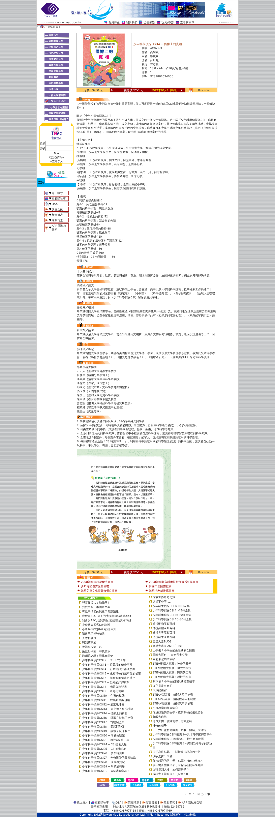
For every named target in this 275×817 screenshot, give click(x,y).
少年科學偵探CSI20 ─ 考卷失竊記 (103, 735)
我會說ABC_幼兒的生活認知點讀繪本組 (106, 620)
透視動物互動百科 (164, 623)
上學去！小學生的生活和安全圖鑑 (174, 650)
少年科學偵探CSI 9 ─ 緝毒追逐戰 (103, 691)
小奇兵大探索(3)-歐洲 (96, 624)
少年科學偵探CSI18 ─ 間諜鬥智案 (103, 726)
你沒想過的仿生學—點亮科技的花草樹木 (178, 760)
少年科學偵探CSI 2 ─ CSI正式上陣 (104, 660)
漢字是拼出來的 (162, 756)
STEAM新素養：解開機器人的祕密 (174, 699)
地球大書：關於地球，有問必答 (172, 721)
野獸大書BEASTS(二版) (167, 645)
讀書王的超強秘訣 (93, 633)
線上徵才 (57, 193)
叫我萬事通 (89, 642)
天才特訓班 (89, 638)
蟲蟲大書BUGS (162, 641)
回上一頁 (194, 793)
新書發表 (57, 214)
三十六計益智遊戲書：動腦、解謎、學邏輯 (179, 730)
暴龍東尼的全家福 (164, 659)
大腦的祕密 (160, 690)
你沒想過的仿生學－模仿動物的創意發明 (178, 712)
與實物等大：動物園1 (95, 602)
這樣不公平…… (162, 601)
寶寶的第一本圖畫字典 (96, 607)
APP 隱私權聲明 (192, 802)
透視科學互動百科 (164, 637)
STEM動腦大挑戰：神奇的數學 (172, 663)
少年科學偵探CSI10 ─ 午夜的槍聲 (103, 695)
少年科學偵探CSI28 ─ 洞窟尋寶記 (103, 762)
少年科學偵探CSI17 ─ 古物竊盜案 (103, 722)
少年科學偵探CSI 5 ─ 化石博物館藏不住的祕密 (111, 673)
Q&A (55, 204)
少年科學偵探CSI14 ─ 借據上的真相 (104, 713)
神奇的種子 (160, 725)
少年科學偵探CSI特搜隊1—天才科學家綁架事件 (182, 734)
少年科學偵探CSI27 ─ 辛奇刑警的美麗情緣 (109, 757)
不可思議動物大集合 (165, 707)
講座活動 (57, 209)
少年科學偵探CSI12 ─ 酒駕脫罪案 (103, 704)
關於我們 (131, 22)
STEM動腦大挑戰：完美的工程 (172, 672)
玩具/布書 (167, 22)
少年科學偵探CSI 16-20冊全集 (172, 614)
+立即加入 (56, 161)
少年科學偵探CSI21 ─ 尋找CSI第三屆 (105, 740)
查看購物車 (187, 22)
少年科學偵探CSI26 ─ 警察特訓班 (103, 753)
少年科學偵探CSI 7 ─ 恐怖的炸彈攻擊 (105, 682)
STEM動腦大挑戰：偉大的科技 (172, 668)
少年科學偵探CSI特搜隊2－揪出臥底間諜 (178, 738)
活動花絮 (57, 220)
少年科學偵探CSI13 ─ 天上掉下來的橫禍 (107, 708)
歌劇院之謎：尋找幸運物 (97, 655)
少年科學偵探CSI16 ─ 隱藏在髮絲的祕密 (107, 717)
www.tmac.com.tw (69, 22)
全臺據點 (149, 22)
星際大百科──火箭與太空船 (170, 654)
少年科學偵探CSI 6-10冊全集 (171, 606)
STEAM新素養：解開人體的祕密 (173, 694)
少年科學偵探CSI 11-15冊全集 (172, 610)
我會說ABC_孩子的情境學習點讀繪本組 (106, 615)
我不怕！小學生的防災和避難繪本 (174, 681)
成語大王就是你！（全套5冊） (172, 774)
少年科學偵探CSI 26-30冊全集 (172, 619)
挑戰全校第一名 (92, 646)
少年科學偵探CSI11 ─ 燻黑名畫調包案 (106, 700)
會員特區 (114, 22)
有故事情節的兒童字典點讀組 (100, 611)
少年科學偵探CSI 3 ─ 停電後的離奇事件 (107, 664)
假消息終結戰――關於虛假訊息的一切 (177, 751)
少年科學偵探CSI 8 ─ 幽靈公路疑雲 (104, 686)
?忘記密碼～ (56, 157)
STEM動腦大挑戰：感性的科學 (172, 676)
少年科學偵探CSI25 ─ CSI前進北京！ (105, 748)
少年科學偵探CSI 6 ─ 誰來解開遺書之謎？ (108, 677)
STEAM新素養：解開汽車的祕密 (173, 703)
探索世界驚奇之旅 (164, 597)
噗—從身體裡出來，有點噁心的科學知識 (178, 765)
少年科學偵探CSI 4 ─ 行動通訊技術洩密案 (108, 669)
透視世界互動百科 (164, 632)
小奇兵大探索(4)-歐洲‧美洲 (99, 629)
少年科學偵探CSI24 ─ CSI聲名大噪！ (105, 744)
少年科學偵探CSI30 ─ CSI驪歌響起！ (106, 771)
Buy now (203, 90)
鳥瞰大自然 (160, 716)
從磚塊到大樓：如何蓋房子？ (171, 769)
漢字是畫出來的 (162, 685)
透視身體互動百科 (164, 628)
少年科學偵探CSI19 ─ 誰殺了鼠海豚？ (106, 731)
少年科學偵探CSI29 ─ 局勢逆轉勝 (103, 766)
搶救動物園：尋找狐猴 (96, 651)
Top (207, 793)
